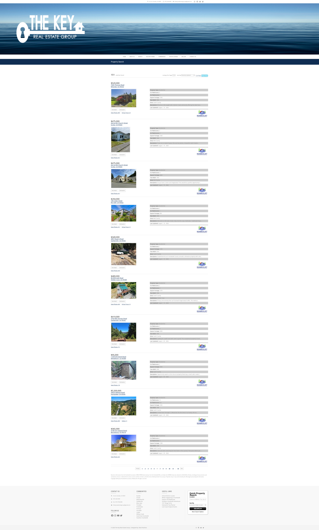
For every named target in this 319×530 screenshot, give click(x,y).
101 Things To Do (167, 503)
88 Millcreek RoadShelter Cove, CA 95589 (119, 279)
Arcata (138, 497)
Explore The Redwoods (168, 499)
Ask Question (122, 109)
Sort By (179, 75)
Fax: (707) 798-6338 (117, 502)
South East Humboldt (142, 516)
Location (192, 497)
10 (169, 468)
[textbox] (198, 499)
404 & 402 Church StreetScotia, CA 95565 (119, 124)
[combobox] (198, 499)
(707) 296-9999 (167, 1)
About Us (132, 56)
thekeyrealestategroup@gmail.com (183, 1)
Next (182, 468)
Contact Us (193, 56)
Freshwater (139, 507)
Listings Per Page (167, 75)
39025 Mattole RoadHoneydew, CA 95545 (118, 393)
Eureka (138, 496)
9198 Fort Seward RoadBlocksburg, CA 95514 (119, 431)
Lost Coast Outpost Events (169, 507)
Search (140, 56)
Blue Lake (139, 503)
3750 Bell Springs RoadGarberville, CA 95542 (119, 319)
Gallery (184, 56)
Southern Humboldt (142, 518)
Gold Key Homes (150, 56)
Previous (138, 468)
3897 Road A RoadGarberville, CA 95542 (118, 240)
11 (173, 468)
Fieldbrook (139, 501)
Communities (161, 56)
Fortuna (138, 508)
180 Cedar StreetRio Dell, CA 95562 (117, 202)
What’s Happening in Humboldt (171, 497)
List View (198, 75)
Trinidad (138, 505)
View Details (114, 109)
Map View (205, 75)
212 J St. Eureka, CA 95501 (155, 1)
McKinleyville (140, 499)
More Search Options (198, 511)
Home (124, 56)
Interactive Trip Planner (168, 505)
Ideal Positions (143, 527)
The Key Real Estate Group (122, 527)
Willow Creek (140, 514)
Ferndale (138, 510)
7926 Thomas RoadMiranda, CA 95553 (117, 86)
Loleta (138, 512)
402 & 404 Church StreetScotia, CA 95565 (119, 166)
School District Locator (168, 496)
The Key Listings (173, 56)
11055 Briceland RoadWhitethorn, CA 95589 (118, 358)
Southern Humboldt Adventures (171, 501)
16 (178, 468)
